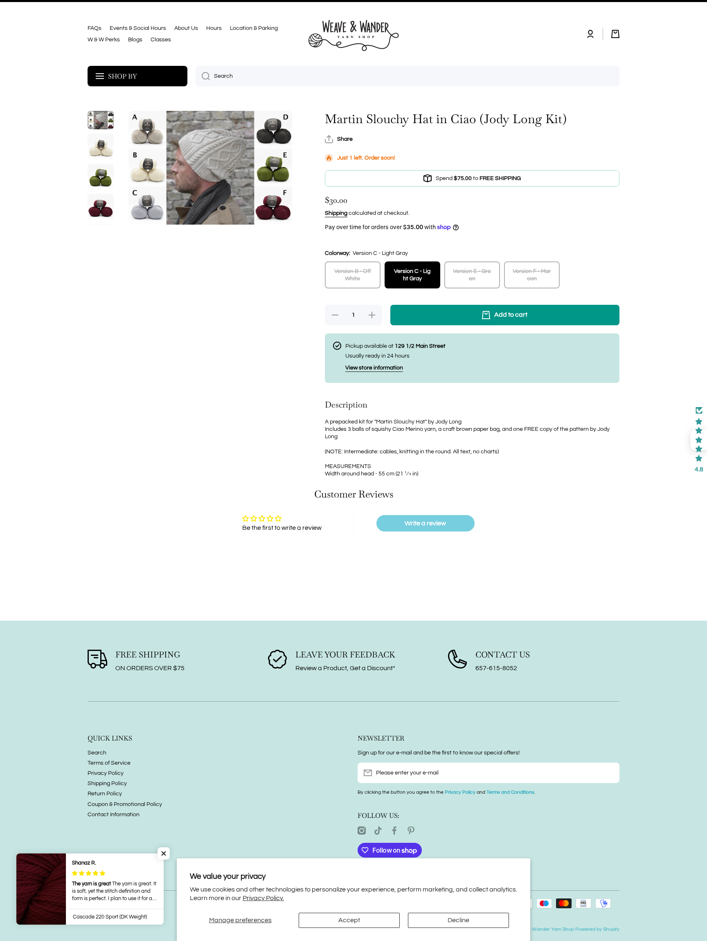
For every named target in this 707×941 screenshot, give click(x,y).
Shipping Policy (107, 783)
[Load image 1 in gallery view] (101, 120)
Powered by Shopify (597, 929)
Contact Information (114, 814)
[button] (615, 34)
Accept (349, 920)
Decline (458, 920)
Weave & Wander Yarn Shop (542, 929)
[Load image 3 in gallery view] (101, 177)
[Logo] (353, 34)
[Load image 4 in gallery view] (101, 207)
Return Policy (105, 794)
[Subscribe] (609, 773)
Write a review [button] (425, 523)
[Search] (203, 76)
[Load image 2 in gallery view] (101, 146)
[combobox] (407, 76)
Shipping (336, 213)
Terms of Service (109, 763)
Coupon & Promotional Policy (125, 804)
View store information (374, 368)
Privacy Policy (106, 773)
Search (97, 753)
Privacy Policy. (263, 898)
